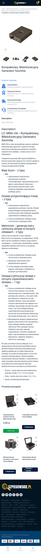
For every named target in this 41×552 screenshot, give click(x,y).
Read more (29, 427)
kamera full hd (6, 507)
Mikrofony (31, 512)
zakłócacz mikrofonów (9, 526)
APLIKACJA (26, 500)
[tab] (19, 118)
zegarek (20, 526)
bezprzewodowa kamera (22, 502)
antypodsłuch (15, 500)
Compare (17, 399)
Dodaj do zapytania (9, 80)
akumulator (5, 500)
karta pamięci (6, 510)
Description (7, 119)
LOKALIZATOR (6, 512)
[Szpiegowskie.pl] (20, 3)
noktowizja (20, 517)
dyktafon (5, 505)
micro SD (16, 512)
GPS (11, 505)
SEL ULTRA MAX (28, 521)
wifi (35, 524)
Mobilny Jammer (21, 514)
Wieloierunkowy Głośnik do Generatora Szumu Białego (11, 459)
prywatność (13, 521)
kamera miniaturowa (19, 507)
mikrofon (23, 512)
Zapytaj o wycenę (29, 469)
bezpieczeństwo (7, 502)
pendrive (32, 519)
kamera (32, 505)
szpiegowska (21, 524)
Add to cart (11, 431)
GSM (16, 505)
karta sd (15, 510)
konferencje (24, 510)
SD (20, 521)
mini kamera (10, 514)
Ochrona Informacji (8, 519)
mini (3, 514)
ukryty (30, 524)
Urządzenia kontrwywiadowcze (28, 9)
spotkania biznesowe (8, 524)
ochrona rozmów (21, 519)
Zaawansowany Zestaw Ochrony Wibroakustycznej (9, 417)
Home (3, 9)
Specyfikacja (7, 122)
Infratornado (24, 505)
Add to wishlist (17, 395)
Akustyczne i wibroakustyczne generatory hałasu (15, 11)
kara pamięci (32, 507)
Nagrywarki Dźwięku (8, 517)
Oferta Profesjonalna (12, 9)
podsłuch (5, 521)
